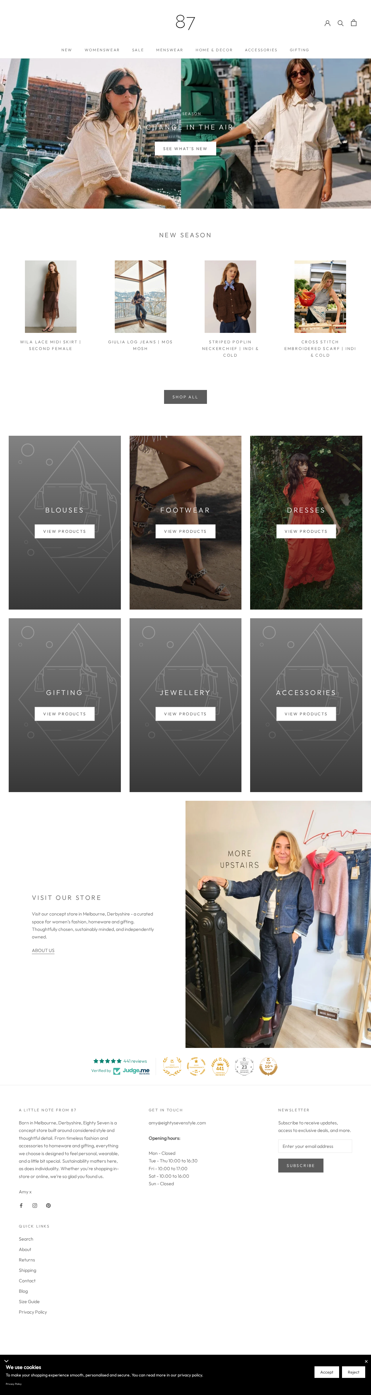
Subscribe (301, 1165)
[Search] (341, 23)
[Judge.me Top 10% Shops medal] (268, 1066)
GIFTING (300, 50)
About (25, 1249)
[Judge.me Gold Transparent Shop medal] (196, 1066)
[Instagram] (34, 1205)
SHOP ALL (185, 397)
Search (26, 1239)
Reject (353, 1372)
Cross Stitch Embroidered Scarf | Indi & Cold (320, 348)
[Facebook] (21, 1205)
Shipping (27, 1270)
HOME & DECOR (214, 50)
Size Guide (29, 1301)
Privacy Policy (33, 1312)
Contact (27, 1280)
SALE (138, 50)
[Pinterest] (48, 1205)
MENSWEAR (169, 50)
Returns (27, 1260)
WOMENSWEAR (102, 50)
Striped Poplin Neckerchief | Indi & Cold (230, 348)
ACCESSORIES (261, 50)
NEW (66, 50)
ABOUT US (43, 950)
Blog (23, 1291)
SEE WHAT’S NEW (185, 148)
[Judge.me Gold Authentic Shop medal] (172, 1066)
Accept (326, 1372)
